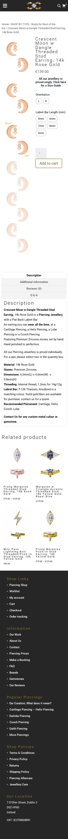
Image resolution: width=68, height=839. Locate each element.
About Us (15, 641)
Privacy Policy (18, 759)
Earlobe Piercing (19, 716)
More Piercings (19, 735)
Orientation (43, 94)
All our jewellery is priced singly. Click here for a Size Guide (51, 82)
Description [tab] (34, 275)
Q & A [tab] (34, 295)
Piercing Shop (18, 585)
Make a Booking (19, 660)
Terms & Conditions (22, 753)
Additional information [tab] (34, 282)
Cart (12, 604)
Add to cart (48, 163)
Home (5, 24)
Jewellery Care (18, 784)
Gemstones (16, 679)
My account (16, 597)
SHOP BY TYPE (20, 24)
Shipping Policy (19, 772)
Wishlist (14, 591)
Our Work (15, 634)
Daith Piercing (18, 728)
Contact (14, 647)
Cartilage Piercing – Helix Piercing (31, 709)
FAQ (12, 666)
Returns (14, 765)
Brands (13, 672)
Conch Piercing (19, 722)
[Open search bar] (59, 5)
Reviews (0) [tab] (34, 288)
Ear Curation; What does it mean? (30, 703)
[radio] (39, 101)
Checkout (15, 610)
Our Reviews (17, 685)
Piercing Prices (19, 653)
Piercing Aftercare (20, 778)
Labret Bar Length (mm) (50, 112)
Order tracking (18, 616)
